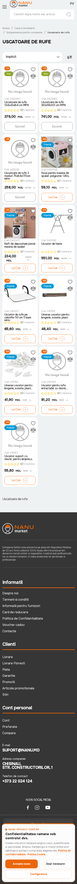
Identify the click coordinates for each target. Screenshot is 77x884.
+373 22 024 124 (17, 781)
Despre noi (10, 593)
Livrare (7, 657)
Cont (6, 720)
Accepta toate (21, 863)
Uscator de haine (51, 244)
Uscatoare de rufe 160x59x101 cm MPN (53, 104)
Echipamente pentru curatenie (24, 32)
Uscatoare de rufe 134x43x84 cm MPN (16, 104)
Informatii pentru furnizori (21, 606)
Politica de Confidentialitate (22, 618)
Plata (6, 669)
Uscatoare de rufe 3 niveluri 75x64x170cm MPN (17, 175)
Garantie (8, 676)
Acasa (5, 28)
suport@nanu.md (20, 750)
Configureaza (38, 874)
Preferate (9, 727)
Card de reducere (15, 612)
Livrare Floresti (13, 663)
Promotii (8, 682)
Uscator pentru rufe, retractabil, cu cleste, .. (54, 387)
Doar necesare (55, 863)
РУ (72, 4)
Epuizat (20, 126)
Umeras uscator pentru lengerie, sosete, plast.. (55, 316)
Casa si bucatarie (24, 28)
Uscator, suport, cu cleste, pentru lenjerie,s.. (18, 458)
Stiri (5, 695)
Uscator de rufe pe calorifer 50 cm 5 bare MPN (17, 317)
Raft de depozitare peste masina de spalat (20, 245)
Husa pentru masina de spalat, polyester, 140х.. (55, 175)
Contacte (9, 631)
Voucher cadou (13, 625)
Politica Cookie (36, 854)
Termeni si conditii (15, 599)
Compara (9, 733)
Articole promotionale (18, 688)
